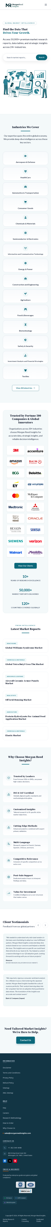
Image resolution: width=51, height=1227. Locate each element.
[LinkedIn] (5, 1161)
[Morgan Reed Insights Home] (14, 5)
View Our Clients (25, 566)
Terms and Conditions (11, 1073)
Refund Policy (8, 1083)
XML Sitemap (8, 1093)
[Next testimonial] (45, 925)
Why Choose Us (9, 1128)
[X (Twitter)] (10, 1161)
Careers (6, 1113)
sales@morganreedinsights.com (18, 1133)
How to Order (8, 1123)
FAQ (4, 1108)
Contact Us (25, 1040)
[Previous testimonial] (38, 925)
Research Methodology (12, 1118)
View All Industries (24, 388)
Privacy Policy (8, 1078)
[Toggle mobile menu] (45, 4)
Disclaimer (7, 1068)
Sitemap (6, 1088)
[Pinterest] (15, 1161)
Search (41, 57)
